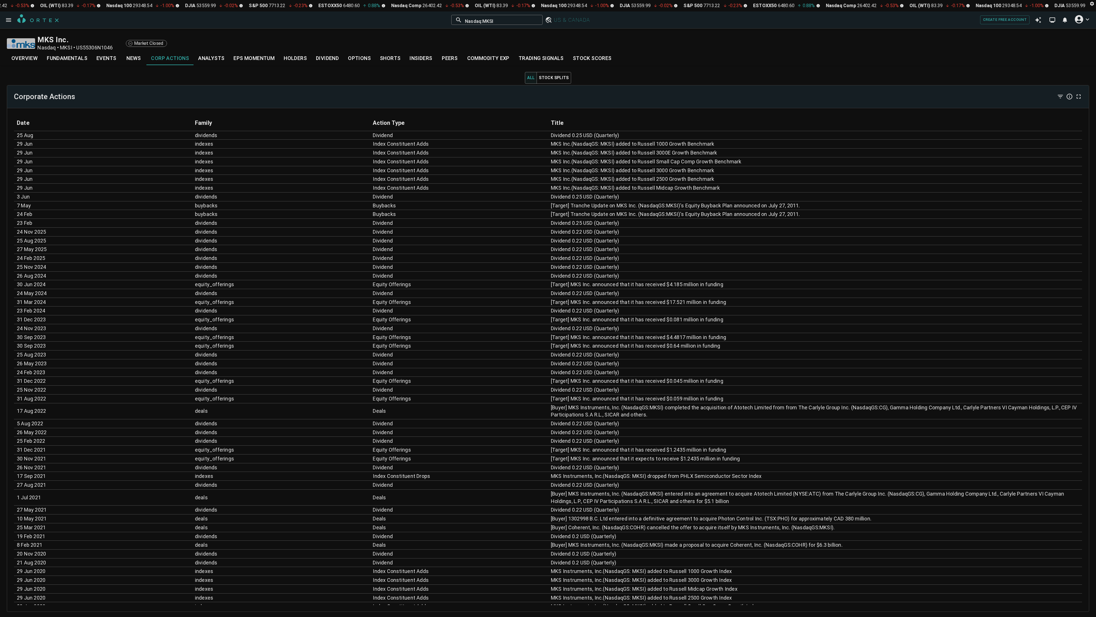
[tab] (24, 58)
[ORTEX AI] (1038, 20)
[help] (1069, 96)
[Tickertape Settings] (1092, 3)
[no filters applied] (1060, 96)
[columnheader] (103, 123)
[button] (548, 20)
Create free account (1005, 19)
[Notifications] (1065, 20)
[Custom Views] (1052, 20)
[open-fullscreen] (1078, 96)
